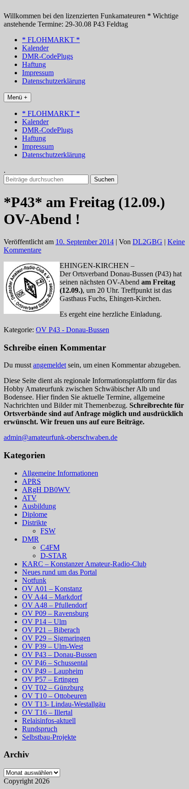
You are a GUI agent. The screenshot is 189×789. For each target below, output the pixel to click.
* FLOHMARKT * (51, 40)
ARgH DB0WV (46, 489)
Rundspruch (39, 729)
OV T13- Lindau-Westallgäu (64, 704)
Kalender (35, 48)
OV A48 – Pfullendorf (54, 605)
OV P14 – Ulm (44, 621)
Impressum (38, 73)
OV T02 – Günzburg (52, 687)
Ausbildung (39, 506)
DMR (30, 539)
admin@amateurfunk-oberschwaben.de (60, 437)
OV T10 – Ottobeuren (54, 696)
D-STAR (53, 555)
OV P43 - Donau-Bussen (72, 330)
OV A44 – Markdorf (52, 597)
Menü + (17, 97)
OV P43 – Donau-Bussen (59, 654)
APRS (31, 481)
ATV (29, 498)
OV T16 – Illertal (47, 712)
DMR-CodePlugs (47, 56)
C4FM (50, 547)
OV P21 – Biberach (51, 630)
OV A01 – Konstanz (52, 588)
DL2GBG (147, 242)
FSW (48, 531)
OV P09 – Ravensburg (55, 613)
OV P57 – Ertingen (50, 679)
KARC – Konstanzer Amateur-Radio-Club (84, 564)
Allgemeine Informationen (60, 473)
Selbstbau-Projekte (49, 737)
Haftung (34, 64)
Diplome (34, 514)
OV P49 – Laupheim (52, 671)
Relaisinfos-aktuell (49, 720)
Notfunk (34, 580)
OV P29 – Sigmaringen (56, 638)
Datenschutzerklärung (53, 81)
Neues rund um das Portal (59, 572)
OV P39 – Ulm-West (52, 646)
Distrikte (34, 522)
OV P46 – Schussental (55, 663)
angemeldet (49, 365)
